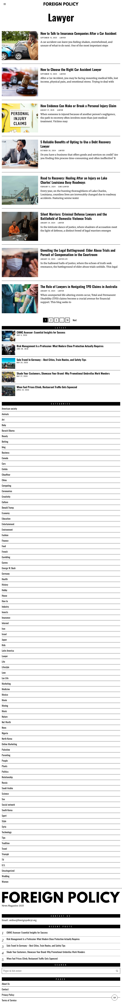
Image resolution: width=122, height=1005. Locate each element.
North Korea (7, 738)
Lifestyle (5, 667)
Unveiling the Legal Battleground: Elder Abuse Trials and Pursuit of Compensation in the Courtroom (77, 252)
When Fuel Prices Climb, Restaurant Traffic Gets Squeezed (47, 387)
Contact (5, 989)
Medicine (6, 689)
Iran (3, 628)
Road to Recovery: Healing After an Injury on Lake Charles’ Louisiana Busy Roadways (73, 180)
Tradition (6, 843)
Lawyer (63, 38)
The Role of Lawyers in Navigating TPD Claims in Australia (78, 286)
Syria (4, 826)
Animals (5, 414)
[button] (117, 971)
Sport (4, 815)
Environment (7, 529)
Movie (4, 700)
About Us (6, 984)
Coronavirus (7, 491)
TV (3, 859)
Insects (5, 612)
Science (5, 793)
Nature (5, 716)
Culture (5, 502)
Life (66, 259)
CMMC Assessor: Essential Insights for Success (41, 332)
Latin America (8, 650)
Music (4, 711)
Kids (4, 645)
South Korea (7, 810)
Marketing (6, 683)
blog (4, 447)
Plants (4, 766)
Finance (5, 540)
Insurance (6, 617)
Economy (6, 513)
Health (5, 579)
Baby (4, 425)
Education (6, 518)
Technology (6, 832)
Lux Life (5, 678)
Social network (8, 804)
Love (4, 672)
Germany (6, 573)
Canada (5, 458)
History (5, 584)
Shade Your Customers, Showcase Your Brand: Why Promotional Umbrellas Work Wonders (63, 373)
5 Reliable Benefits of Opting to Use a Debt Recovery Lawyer (75, 144)
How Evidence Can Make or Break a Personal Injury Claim (78, 105)
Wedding (5, 876)
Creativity (6, 496)
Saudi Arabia (7, 788)
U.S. (3, 865)
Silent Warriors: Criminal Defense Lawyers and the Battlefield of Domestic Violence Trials (73, 216)
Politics (5, 771)
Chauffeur (6, 474)
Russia (4, 782)
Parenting (6, 755)
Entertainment (8, 524)
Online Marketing (9, 744)
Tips (3, 837)
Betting (5, 441)
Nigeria (5, 733)
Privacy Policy (8, 995)
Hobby (4, 590)
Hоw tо (5, 601)
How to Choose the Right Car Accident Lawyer (70, 69)
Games (5, 562)
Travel (4, 848)
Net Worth (6, 722)
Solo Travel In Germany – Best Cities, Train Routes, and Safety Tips (51, 359)
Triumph (5, 854)
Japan (4, 639)
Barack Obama (8, 430)
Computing (6, 485)
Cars (60, 187)
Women (5, 881)
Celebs (5, 469)
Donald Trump (8, 507)
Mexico (5, 694)
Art (3, 419)
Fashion (5, 535)
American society (9, 408)
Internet (5, 623)
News (4, 727)
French (5, 551)
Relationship (7, 777)
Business (5, 452)
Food (4, 546)
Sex (3, 799)
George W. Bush (8, 568)
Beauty (5, 436)
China (4, 480)
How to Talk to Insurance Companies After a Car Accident (78, 33)
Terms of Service (9, 1000)
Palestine (6, 749)
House (4, 595)
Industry (5, 606)
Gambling (6, 557)
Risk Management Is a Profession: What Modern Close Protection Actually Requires (60, 346)
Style (4, 821)
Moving (5, 705)
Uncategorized (8, 870)
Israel (4, 634)
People (5, 760)
